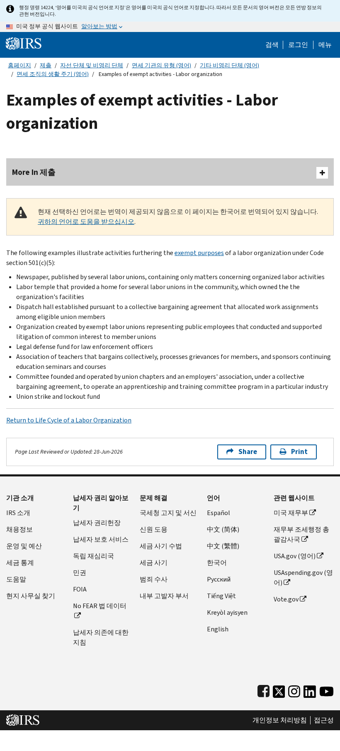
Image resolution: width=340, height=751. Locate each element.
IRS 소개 (18, 512)
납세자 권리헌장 (97, 522)
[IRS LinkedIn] (310, 689)
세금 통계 (20, 562)
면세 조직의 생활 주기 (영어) (53, 74)
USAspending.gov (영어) (303, 577)
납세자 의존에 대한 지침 (101, 637)
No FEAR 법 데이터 (99, 605)
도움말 (16, 579)
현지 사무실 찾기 (30, 595)
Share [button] (247, 451)
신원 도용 (154, 529)
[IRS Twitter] (279, 689)
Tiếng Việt (221, 595)
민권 (79, 572)
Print (299, 451)
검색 (272, 45)
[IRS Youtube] (326, 689)
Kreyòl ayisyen (227, 612)
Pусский (219, 579)
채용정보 (19, 529)
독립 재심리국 (93, 556)
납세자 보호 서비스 (101, 539)
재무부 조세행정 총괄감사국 (301, 534)
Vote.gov (286, 599)
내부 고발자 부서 (164, 595)
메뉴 (325, 45)
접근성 (324, 720)
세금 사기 (154, 562)
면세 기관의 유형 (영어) (161, 65)
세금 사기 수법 (161, 546)
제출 (45, 65)
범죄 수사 (154, 579)
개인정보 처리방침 (280, 720)
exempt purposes (199, 252)
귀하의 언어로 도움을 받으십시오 (86, 221)
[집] (23, 43)
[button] (298, 45)
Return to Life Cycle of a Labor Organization (68, 420)
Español (218, 512)
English (217, 629)
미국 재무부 (291, 512)
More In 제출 (34, 172)
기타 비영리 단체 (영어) (229, 65)
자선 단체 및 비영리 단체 (91, 65)
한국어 (217, 562)
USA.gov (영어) (295, 556)
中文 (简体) (223, 529)
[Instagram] (294, 689)
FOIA (80, 589)
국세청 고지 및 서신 (168, 512)
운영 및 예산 (24, 546)
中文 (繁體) (223, 546)
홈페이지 (19, 65)
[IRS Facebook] (263, 689)
